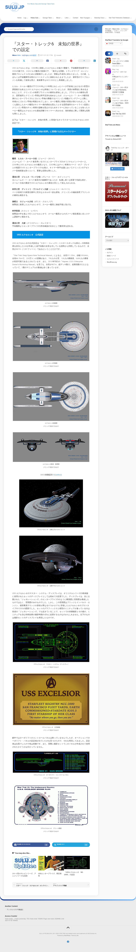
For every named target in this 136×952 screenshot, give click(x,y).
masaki (58, 55)
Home (19, 18)
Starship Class (99, 18)
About (58, 18)
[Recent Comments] (125, 53)
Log (24, 18)
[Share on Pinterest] (63, 60)
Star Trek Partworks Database (119, 18)
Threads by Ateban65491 (113, 139)
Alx (77, 935)
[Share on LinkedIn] (86, 60)
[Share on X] (16, 60)
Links (66, 18)
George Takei (47, 18)
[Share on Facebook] (39, 60)
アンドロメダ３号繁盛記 (15, 910)
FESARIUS (57, 475)
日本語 (110, 43)
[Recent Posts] (109, 53)
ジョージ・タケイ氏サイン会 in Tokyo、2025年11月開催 (120, 103)
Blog (113, 69)
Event (114, 58)
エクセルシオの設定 (29, 55)
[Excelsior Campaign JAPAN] (96, 29)
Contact (75, 18)
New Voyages (85, 18)
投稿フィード (111, 256)
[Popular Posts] (117, 53)
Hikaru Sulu (34, 18)
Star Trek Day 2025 (119, 114)
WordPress (67, 935)
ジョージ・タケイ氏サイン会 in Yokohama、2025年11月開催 (120, 89)
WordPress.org (112, 262)
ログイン (110, 252)
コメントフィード (113, 259)
